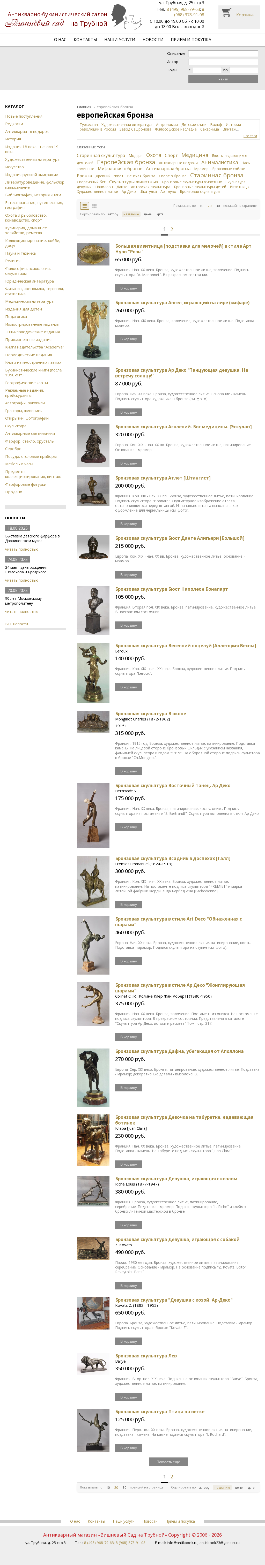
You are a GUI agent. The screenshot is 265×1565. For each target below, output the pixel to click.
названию (131, 214)
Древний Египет (109, 175)
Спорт (171, 155)
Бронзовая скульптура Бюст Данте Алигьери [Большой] (180, 538)
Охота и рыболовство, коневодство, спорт (26, 217)
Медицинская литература (29, 301)
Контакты (85, 39)
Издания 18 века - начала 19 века (31, 149)
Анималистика (219, 162)
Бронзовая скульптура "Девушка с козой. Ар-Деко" (174, 1300)
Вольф (216, 124)
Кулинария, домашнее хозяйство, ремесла (26, 230)
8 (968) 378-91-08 (189, 12)
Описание (176, 53)
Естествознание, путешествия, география (34, 205)
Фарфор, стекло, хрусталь (29, 441)
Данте (121, 186)
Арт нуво (168, 191)
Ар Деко (129, 191)
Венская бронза (141, 175)
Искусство (14, 166)
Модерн (136, 155)
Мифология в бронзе (120, 168)
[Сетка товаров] (94, 206)
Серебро (13, 448)
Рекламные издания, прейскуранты (24, 393)
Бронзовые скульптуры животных (192, 181)
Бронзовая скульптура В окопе (150, 714)
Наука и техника (20, 253)
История (13, 138)
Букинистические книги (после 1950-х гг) (33, 372)
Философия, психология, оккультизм (28, 271)
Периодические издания (28, 354)
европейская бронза (115, 107)
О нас (60, 39)
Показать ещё (168, 1462)
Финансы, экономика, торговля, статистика (34, 291)
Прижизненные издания (28, 339)
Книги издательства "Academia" (34, 347)
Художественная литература (32, 159)
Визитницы (239, 186)
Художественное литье (97, 191)
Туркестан (89, 124)
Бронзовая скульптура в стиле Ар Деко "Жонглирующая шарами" (180, 988)
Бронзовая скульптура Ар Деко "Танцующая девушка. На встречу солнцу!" (181, 373)
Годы (172, 69)
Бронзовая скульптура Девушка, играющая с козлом (176, 1179)
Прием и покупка (191, 39)
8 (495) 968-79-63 (183, 9)
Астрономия (167, 124)
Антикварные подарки (178, 162)
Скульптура (15, 425)
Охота (153, 154)
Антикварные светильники (30, 433)
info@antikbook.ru (182, 1542)
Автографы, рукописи (25, 402)
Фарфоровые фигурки (25, 484)
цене (148, 214)
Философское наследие (176, 129)
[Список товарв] (84, 206)
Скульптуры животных (133, 182)
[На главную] (73, 17)
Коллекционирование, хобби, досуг (32, 243)
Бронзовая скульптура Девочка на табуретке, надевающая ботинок (184, 1120)
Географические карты (26, 382)
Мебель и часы (19, 463)
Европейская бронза (126, 162)
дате (160, 214)
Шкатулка (148, 191)
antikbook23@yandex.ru (220, 1542)
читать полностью (21, 549)
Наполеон (104, 186)
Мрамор (201, 168)
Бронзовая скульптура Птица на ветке (159, 1412)
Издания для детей (23, 309)
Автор (172, 61)
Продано (13, 491)
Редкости (14, 123)
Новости (153, 39)
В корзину (128, 288)
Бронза (84, 176)
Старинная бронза (217, 175)
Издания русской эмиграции (31, 174)
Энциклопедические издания (32, 331)
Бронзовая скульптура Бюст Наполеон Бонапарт (171, 589)
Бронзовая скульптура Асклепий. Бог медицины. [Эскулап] (183, 427)
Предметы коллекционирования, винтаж (33, 474)
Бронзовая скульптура (200, 191)
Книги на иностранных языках (33, 362)
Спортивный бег (91, 181)
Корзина (245, 15)
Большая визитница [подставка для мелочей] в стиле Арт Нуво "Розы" (183, 249)
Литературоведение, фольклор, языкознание (35, 184)
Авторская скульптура (150, 186)
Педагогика (16, 316)
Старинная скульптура (101, 155)
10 (201, 205)
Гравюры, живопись (23, 410)
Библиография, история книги (33, 194)
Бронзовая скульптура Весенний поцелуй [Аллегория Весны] (185, 646)
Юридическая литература (29, 281)
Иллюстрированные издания (32, 324)
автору (113, 214)
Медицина (194, 154)
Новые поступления (23, 116)
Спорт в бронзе (173, 175)
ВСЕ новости (16, 623)
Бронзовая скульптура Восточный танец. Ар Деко (173, 785)
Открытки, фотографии (27, 418)
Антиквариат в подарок (27, 131)
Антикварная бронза (168, 168)
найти (223, 79)
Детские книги (194, 124)
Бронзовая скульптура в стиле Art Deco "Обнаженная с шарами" (178, 922)
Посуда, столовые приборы (31, 456)
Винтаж (229, 129)
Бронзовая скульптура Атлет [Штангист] (163, 478)
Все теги (250, 136)
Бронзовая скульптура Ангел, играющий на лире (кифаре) (182, 303)
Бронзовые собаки (228, 168)
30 (218, 205)
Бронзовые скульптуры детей (200, 186)
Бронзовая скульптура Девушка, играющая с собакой (177, 1239)
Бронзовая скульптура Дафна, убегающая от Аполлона (179, 1051)
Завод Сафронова (135, 129)
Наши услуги (119, 39)
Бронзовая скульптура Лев (146, 1356)
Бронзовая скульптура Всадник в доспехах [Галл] (173, 858)
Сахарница (209, 129)
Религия (12, 260)
